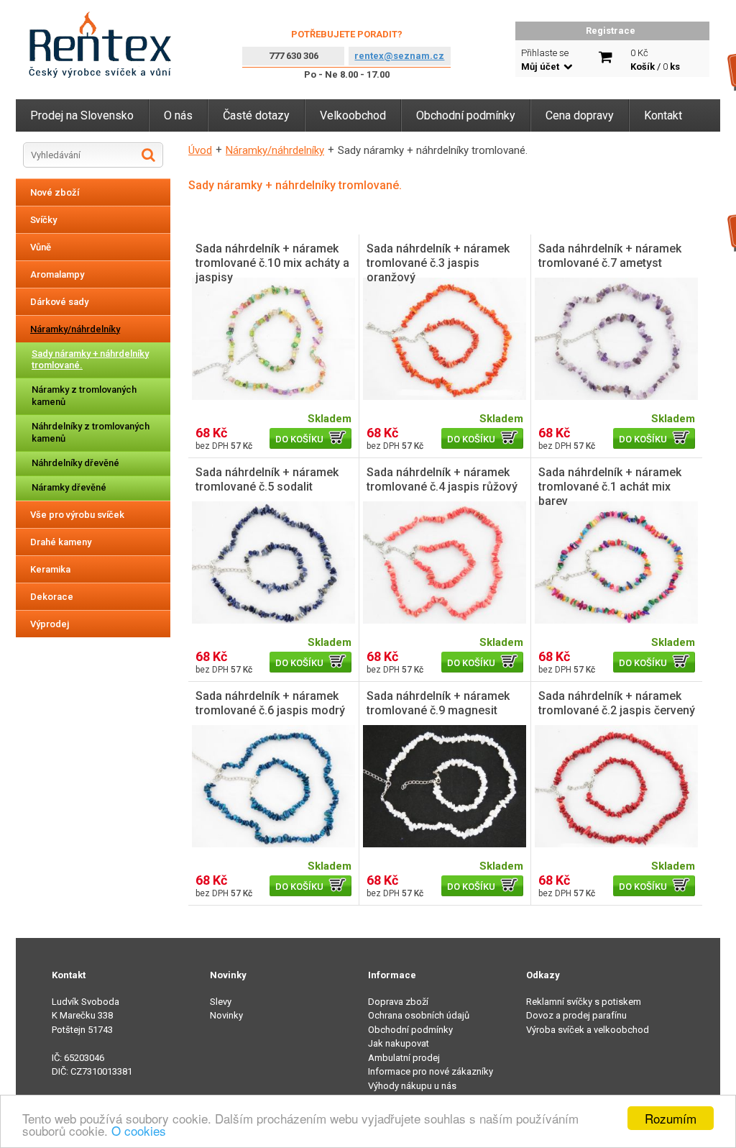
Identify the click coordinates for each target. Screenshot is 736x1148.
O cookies (138, 1130)
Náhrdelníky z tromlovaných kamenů (91, 432)
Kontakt (663, 115)
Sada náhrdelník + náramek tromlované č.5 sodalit (267, 479)
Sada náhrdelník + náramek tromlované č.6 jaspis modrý (270, 703)
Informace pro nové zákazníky (430, 1071)
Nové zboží (54, 192)
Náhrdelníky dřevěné (75, 462)
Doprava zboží (398, 1001)
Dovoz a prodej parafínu (576, 1015)
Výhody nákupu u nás (412, 1085)
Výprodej (49, 624)
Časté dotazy (256, 115)
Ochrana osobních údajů (418, 1015)
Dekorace (51, 596)
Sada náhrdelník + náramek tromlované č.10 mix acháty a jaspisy (272, 263)
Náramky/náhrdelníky (75, 329)
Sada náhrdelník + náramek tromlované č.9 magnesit (438, 703)
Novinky (226, 1015)
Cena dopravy (580, 115)
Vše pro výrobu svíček (77, 514)
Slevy (220, 1001)
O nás (178, 115)
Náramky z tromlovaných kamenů (84, 395)
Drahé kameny (60, 542)
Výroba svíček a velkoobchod (587, 1029)
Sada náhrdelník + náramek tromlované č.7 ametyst (609, 256)
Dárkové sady (59, 301)
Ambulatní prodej (404, 1057)
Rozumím (670, 1118)
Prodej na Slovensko (82, 115)
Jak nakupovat (398, 1043)
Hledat (148, 154)
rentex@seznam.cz (399, 55)
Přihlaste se (545, 60)
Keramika (50, 569)
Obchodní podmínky (465, 115)
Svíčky (43, 219)
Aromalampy (57, 274)
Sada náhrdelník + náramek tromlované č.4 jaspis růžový (442, 479)
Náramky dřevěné (69, 487)
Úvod (200, 150)
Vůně (40, 247)
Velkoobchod (353, 115)
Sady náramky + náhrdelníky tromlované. (90, 359)
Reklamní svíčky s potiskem (583, 1001)
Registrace (610, 30)
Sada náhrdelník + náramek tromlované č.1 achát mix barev (609, 486)
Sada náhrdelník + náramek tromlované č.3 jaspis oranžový (438, 263)
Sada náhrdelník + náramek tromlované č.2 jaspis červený (616, 703)
